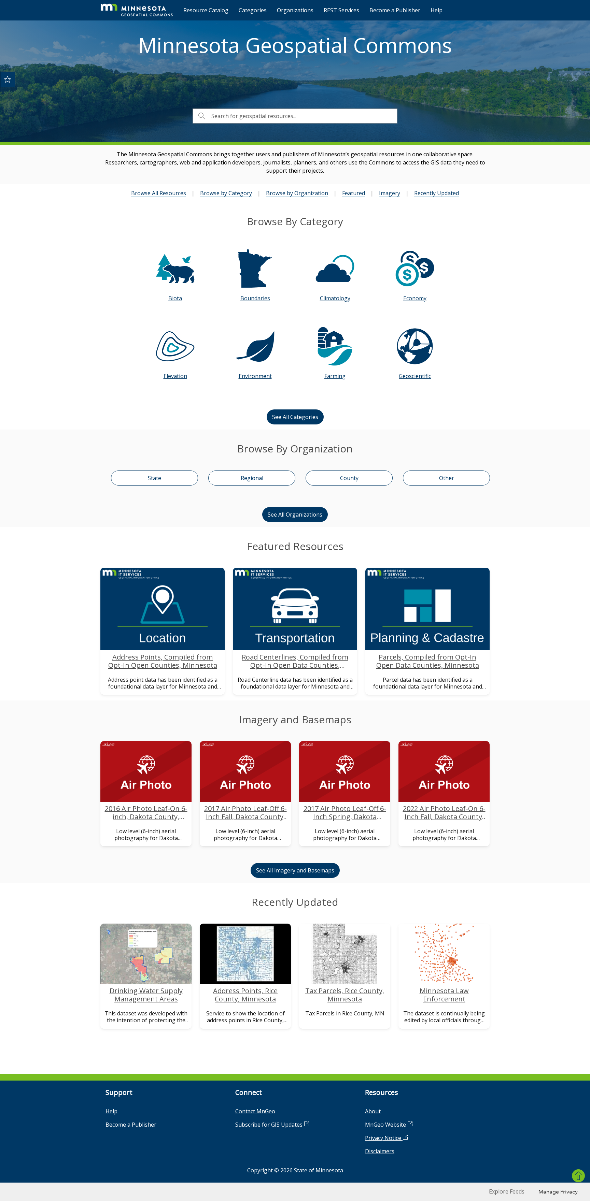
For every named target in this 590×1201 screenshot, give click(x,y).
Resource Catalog (205, 10)
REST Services (341, 10)
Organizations (295, 10)
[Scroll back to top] (578, 1175)
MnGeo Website (386, 1124)
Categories (253, 10)
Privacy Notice (384, 1138)
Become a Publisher (394, 10)
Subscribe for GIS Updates (269, 1124)
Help (436, 10)
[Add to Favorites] (7, 79)
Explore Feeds (506, 1191)
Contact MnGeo (255, 1111)
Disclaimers (379, 1151)
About (373, 1111)
